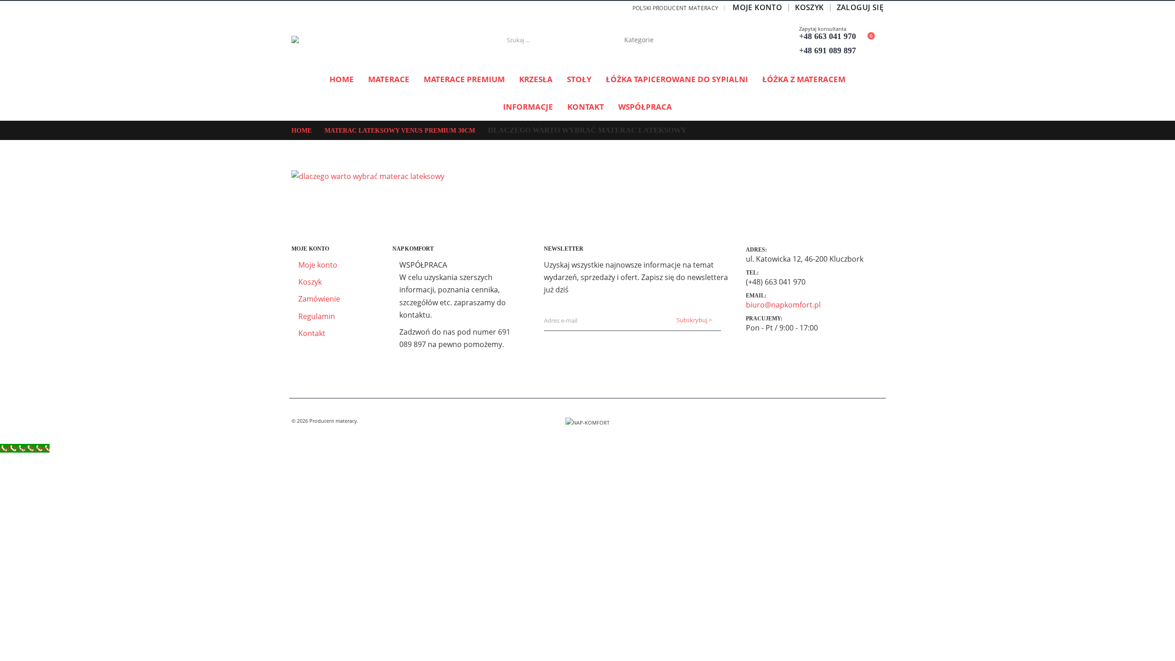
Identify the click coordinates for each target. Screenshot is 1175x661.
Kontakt (585, 106)
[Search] (693, 40)
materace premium (464, 79)
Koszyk (809, 7)
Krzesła (536, 79)
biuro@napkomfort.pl (783, 305)
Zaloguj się (860, 7)
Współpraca (645, 106)
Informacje (528, 106)
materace (388, 79)
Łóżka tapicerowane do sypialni (677, 79)
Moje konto (757, 7)
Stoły (579, 79)
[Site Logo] (348, 40)
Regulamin (316, 316)
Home (342, 79)
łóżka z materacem (803, 79)
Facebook (876, 421)
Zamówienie (319, 299)
